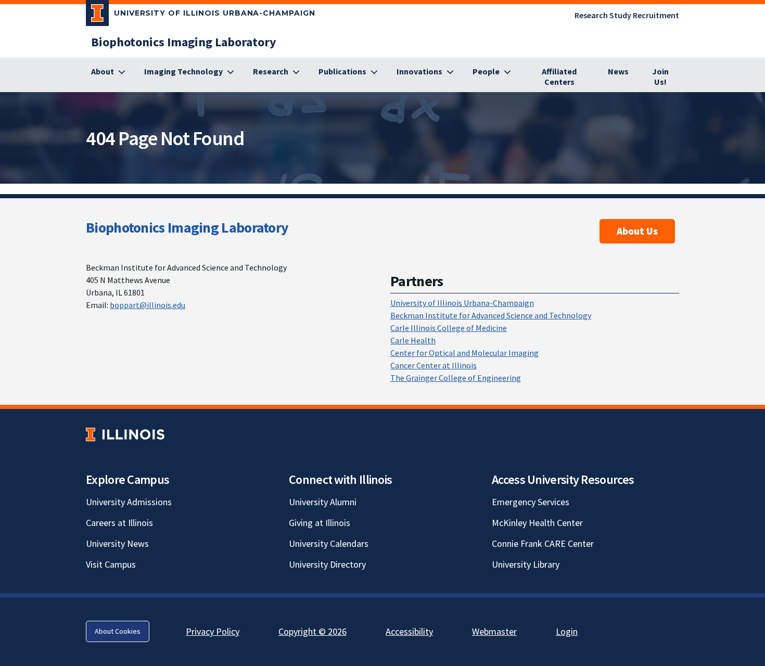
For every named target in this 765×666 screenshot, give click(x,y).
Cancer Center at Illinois (433, 365)
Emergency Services (530, 502)
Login (567, 631)
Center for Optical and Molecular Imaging (464, 353)
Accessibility (409, 631)
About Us (637, 231)
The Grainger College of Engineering (455, 378)
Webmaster (494, 631)
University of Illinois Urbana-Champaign (462, 303)
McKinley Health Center (537, 523)
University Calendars (328, 543)
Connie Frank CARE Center (543, 543)
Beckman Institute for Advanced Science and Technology (490, 315)
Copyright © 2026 (312, 631)
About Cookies (118, 631)
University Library (525, 564)
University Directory (327, 564)
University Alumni (322, 502)
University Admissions (129, 502)
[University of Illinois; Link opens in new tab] (125, 434)
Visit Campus (111, 564)
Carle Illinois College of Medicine (448, 328)
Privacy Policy (212, 631)
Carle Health (413, 340)
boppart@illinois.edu (147, 305)
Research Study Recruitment (627, 15)
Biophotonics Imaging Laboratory (187, 227)
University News (117, 543)
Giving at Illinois (319, 523)
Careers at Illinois (119, 523)
